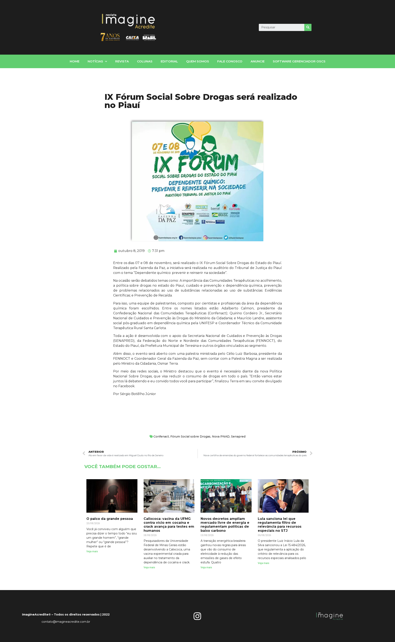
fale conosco (229, 61)
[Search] (307, 27)
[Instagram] (197, 616)
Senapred (238, 436)
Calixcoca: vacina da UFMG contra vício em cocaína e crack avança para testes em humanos (169, 525)
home (74, 61)
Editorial (169, 61)
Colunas (144, 61)
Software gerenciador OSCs (299, 61)
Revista (122, 61)
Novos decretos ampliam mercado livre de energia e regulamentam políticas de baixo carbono (225, 525)
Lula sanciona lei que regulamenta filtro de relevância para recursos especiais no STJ (279, 525)
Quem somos (197, 61)
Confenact (161, 436)
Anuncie (258, 61)
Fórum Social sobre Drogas (190, 436)
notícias (95, 61)
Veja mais (92, 551)
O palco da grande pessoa (109, 519)
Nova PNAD (221, 436)
